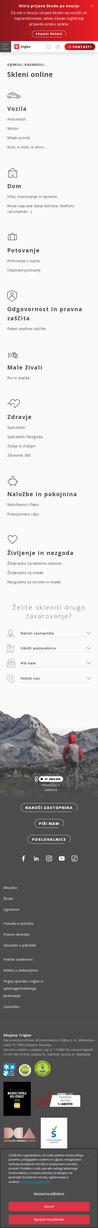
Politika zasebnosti (18, 959)
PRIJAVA (58, 46)
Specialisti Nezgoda (25, 436)
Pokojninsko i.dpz (23, 514)
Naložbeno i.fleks (23, 504)
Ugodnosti (11, 909)
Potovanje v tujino (23, 260)
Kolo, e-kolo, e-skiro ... (27, 147)
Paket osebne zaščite (26, 328)
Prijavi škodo (49, 34)
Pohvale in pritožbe (18, 923)
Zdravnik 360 (19, 455)
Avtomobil (16, 119)
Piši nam (49, 823)
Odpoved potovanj (24, 270)
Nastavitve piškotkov (49, 1193)
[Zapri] (91, 1156)
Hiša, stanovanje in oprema (32, 196)
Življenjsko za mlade (25, 572)
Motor (13, 128)
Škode (8, 898)
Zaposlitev (11, 1006)
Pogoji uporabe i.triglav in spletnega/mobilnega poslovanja (23, 988)
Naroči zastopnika (49, 807)
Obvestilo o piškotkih (19, 945)
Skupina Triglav (17, 1035)
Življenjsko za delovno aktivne (34, 563)
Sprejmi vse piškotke (49, 1219)
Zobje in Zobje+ (21, 446)
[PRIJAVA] (58, 46)
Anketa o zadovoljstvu (20, 970)
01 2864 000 (52, 779)
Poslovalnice (49, 839)
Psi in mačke (18, 377)
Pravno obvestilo (16, 934)
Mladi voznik (18, 137)
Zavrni (49, 1206)
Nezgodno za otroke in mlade (34, 581)
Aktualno (10, 887)
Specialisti (16, 427)
